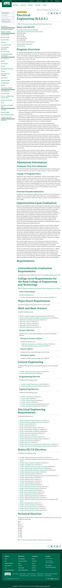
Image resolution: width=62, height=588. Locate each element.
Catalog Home (4, 26)
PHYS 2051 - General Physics (27, 327)
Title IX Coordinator (48, 575)
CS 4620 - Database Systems (27, 479)
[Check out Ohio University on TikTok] (55, 578)
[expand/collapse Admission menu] (33, 5)
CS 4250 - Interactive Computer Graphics (29, 472)
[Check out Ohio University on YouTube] (52, 578)
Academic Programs (9, 563)
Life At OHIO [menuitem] (38, 5)
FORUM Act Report (40, 573)
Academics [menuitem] (23, 5)
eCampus (3, 85)
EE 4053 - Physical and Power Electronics (29, 488)
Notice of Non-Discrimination (7, 115)
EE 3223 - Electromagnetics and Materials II (30, 431)
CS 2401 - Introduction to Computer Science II (32, 386)
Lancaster (34, 565)
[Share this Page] (54, 13)
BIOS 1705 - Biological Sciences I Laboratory (32, 346)
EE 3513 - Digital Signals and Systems (28, 437)
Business (3, 61)
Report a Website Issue (23, 570)
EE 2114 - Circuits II (24, 426)
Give (52, 1)
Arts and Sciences (5, 58)
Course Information (5, 93)
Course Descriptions (5, 91)
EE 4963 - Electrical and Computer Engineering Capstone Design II (35, 446)
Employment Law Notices (31, 573)
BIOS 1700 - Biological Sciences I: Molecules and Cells (35, 344)
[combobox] (49, 10)
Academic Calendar (5, 37)
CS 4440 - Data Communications (27, 473)
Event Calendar (21, 558)
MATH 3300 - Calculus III (25, 325)
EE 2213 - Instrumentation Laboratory (28, 427)
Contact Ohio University (51, 567)
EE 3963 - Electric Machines (26, 440)
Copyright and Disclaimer (6, 117)
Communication (4, 63)
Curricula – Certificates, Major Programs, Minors (7, 96)
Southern (34, 567)
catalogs (16, 586)
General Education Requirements (5, 48)
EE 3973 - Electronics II (25, 442)
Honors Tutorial (4, 78)
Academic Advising (5, 34)
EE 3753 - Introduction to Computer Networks (30, 486)
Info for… (32, 1)
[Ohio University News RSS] (57, 578)
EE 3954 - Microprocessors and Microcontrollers (31, 438)
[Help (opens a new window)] (60, 13)
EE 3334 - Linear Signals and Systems (29, 433)
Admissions (3, 42)
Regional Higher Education (6, 88)
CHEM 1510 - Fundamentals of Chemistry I (30, 319)
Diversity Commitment (6, 32)
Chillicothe (34, 561)
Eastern (33, 563)
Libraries (20, 565)
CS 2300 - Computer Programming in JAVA (31, 384)
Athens (33, 558)
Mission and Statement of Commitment (50, 573)
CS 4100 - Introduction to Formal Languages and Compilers (34, 466)
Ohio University (10, 578)
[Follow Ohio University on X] (54, 578)
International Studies (5, 80)
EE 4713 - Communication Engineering (29, 506)
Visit (6, 567)
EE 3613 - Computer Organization (27, 484)
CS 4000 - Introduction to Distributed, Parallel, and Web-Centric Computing (37, 459)
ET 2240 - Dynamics (26, 402)
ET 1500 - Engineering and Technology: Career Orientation (35, 297)
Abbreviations (4, 109)
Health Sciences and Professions (5, 74)
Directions (49, 565)
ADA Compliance (15, 573)
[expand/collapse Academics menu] (26, 5)
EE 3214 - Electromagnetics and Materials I (30, 429)
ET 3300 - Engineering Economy (27, 373)
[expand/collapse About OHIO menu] (19, 5)
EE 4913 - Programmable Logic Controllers (30, 510)
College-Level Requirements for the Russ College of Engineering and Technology (41, 288)
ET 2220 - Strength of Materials (28, 400)
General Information (5, 51)
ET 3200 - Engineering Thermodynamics (30, 406)
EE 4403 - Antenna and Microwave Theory (30, 497)
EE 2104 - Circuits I (24, 424)
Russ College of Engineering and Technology (27, 30)
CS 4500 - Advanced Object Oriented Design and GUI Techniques (35, 475)
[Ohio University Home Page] (8, 574)
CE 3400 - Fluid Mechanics (27, 396)
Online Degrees (8, 565)
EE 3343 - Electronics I (25, 435)
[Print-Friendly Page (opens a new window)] (57, 13)
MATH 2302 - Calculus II (25, 323)
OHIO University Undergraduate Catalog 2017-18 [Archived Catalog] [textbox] (48, 9)
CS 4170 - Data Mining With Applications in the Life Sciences (34, 470)
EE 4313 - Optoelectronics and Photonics (29, 495)
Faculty (2, 102)
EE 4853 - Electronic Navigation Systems (29, 508)
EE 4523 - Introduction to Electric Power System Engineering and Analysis (37, 499)
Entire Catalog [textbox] (4, 15)
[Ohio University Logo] (7, 5)
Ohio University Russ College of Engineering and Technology (37, 24)
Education (3, 66)
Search (57, 1)
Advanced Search (6, 21)
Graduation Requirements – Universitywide (7, 54)
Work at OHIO (21, 567)
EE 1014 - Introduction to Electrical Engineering (31, 420)
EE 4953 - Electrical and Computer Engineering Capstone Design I (35, 444)
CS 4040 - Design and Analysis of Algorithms (30, 463)
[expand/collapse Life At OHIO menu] (41, 5)
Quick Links (39, 1)
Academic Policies (5, 40)
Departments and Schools (6, 100)
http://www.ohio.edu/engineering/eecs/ (26, 41)
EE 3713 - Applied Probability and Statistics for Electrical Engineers (35, 318)
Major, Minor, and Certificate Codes (7, 106)
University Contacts (5, 112)
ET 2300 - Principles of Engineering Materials (31, 404)
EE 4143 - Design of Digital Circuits (28, 490)
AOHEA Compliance (23, 573)
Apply (46, 1)
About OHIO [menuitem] (15, 5)
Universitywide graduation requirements (50, 275)
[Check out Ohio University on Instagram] (48, 578)
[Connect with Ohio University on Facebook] (46, 578)
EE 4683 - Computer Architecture (27, 504)
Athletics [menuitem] (45, 5)
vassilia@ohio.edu (21, 46)
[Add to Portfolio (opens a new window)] (51, 13)
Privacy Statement (33, 575)
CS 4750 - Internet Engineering (27, 481)
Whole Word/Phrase (6, 19)
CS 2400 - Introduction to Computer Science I (30, 371)
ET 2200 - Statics (25, 398)
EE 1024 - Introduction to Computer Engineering (31, 422)
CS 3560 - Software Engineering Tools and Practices (32, 457)
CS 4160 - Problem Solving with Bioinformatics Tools (32, 468)
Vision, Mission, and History (7, 29)
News (19, 563)
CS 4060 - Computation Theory (27, 464)
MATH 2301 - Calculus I (25, 321)
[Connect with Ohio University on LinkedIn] (50, 578)
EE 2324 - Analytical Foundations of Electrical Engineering (33, 316)
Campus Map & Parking (9, 570)
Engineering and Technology (7, 68)
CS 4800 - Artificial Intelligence (27, 483)
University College (5, 83)
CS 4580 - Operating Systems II (27, 477)
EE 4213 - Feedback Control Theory (28, 494)
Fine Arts (3, 71)
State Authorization (40, 575)
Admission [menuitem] (30, 5)
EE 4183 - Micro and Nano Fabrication (28, 492)
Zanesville (34, 570)
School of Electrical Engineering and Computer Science (30, 31)
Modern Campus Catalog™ (42, 586)
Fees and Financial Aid (6, 45)
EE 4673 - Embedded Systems (27, 503)
